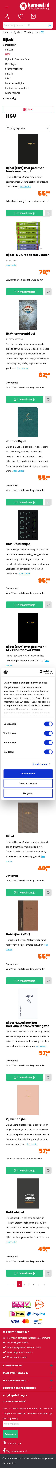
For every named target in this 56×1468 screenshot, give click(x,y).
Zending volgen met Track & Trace (24, 1347)
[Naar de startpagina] (34, 6)
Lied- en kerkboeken (16, 88)
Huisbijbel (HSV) (18, 934)
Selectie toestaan (28, 783)
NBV (7, 78)
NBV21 (9, 49)
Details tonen (40, 764)
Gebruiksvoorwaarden (37, 1413)
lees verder (25, 186)
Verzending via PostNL (18, 1342)
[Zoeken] (49, 25)
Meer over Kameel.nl (17, 1357)
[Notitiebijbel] (28, 1193)
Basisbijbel (11, 64)
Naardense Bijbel (14, 83)
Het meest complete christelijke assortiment (28, 1337)
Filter (30, 109)
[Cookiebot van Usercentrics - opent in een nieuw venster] (40, 672)
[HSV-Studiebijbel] (28, 525)
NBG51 (9, 73)
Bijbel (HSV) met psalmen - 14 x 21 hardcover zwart (26, 648)
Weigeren (28, 793)
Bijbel (10, 836)
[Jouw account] (6, 16)
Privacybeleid (17, 1413)
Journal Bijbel (16, 441)
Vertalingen (9, 44)
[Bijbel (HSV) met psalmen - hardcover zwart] (28, 149)
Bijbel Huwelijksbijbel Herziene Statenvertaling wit (27, 1024)
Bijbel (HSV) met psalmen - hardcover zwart (26, 169)
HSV (7, 54)
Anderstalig (9, 98)
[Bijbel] (28, 818)
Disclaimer (36, 1458)
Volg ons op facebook (16, 1451)
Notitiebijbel (15, 1212)
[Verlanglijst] (20, 16)
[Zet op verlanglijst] (48, 213)
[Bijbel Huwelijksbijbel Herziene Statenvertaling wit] (28, 1004)
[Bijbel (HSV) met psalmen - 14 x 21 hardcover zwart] (28, 628)
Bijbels (8, 39)
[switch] (48, 733)
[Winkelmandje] (33, 16)
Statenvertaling (14, 68)
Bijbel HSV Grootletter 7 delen (28, 255)
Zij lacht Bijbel (16, 1119)
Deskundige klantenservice (20, 1352)
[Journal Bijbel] (28, 422)
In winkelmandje (25, 213)
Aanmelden (10, 1434)
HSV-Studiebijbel (18, 544)
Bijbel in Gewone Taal (17, 59)
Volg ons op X (14, 1443)
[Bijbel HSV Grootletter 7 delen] (28, 236)
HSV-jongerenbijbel (20, 333)
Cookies (25, 1458)
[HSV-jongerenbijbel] (28, 315)
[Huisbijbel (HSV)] (28, 915)
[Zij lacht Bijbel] (28, 1100)
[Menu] (6, 6)
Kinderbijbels (12, 93)
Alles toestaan (28, 773)
